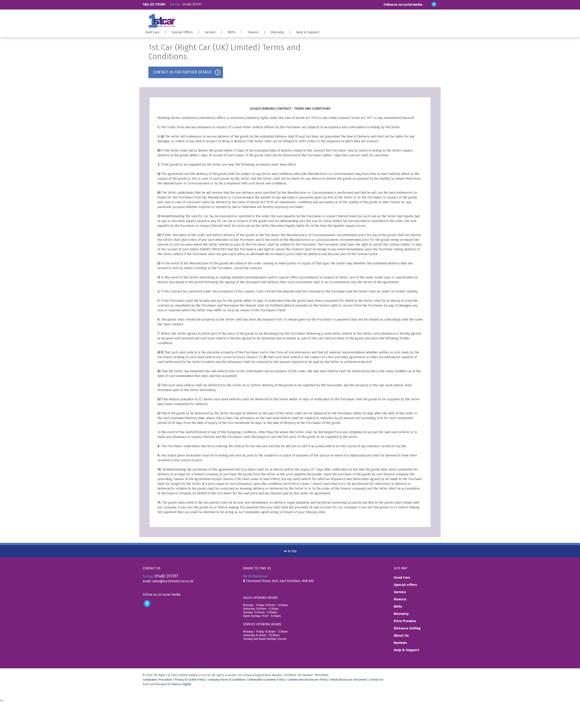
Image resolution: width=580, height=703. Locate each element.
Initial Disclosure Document (348, 679)
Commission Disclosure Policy (308, 679)
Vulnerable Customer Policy (267, 679)
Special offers (405, 585)
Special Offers (182, 32)
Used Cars (152, 32)
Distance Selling (407, 628)
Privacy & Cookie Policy (190, 679)
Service (210, 32)
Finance (253, 32)
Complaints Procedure (157, 679)
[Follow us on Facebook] (433, 4)
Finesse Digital (181, 684)
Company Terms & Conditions (227, 679)
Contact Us (376, 679)
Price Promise (405, 621)
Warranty (277, 32)
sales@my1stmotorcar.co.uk (172, 581)
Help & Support (307, 32)
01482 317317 (192, 4)
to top (292, 551)
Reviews (400, 643)
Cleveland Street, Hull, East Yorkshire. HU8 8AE (279, 581)
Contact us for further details (182, 72)
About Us (401, 635)
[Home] (217, 21)
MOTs (231, 32)
